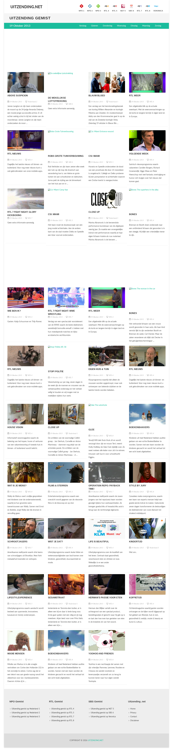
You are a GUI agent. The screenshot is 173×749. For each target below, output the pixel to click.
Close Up (94, 212)
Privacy (133, 713)
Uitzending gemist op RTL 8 (62, 721)
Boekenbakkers (139, 427)
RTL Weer (135, 95)
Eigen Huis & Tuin (99, 369)
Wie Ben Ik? (14, 311)
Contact (133, 717)
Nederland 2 (32, 102)
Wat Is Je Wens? (16, 485)
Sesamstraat (56, 597)
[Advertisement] (86, 50)
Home (132, 709)
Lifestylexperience (19, 597)
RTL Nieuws (14, 154)
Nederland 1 (113, 102)
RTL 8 (111, 436)
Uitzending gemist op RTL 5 (62, 713)
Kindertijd (135, 541)
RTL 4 (151, 102)
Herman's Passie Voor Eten (105, 597)
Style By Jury (137, 485)
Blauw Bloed (97, 95)
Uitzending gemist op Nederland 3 (26, 717)
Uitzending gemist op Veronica (103, 717)
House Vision (15, 427)
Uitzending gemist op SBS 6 (102, 713)
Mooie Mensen (15, 653)
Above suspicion (17, 95)
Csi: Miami (94, 156)
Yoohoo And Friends (101, 653)
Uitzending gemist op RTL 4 (62, 709)
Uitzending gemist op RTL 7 (62, 717)
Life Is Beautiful (99, 541)
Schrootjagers (17, 541)
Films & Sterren (58, 485)
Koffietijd (135, 597)
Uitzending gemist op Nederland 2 (26, 713)
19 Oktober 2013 (16, 102)
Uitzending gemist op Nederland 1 (26, 709)
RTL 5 (111, 162)
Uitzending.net (95, 740)
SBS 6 (70, 104)
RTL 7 (30, 218)
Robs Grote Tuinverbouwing (66, 156)
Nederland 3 (154, 548)
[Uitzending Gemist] (26, 7)
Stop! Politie (56, 371)
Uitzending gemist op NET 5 (102, 709)
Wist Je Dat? (55, 541)
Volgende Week (139, 154)
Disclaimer (134, 721)
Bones (133, 214)
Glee (91, 429)
